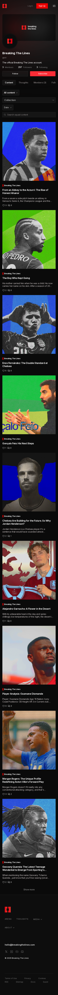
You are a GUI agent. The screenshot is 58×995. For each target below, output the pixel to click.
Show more (29, 889)
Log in (30, 6)
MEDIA (36, 919)
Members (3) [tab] (40, 82)
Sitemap (19, 982)
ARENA (8, 919)
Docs (33, 982)
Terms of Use (11, 978)
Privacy (27, 978)
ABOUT (8, 927)
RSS (6, 982)
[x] (6, 951)
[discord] (22, 951)
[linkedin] (11, 951)
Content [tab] (9, 82)
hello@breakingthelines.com (20, 944)
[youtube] (16, 951)
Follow (15, 74)
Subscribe (42, 74)
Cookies (42, 978)
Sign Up (42, 6)
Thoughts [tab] (23, 82)
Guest (45, 982)
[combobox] (10, 92)
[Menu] (54, 5)
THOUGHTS (22, 919)
